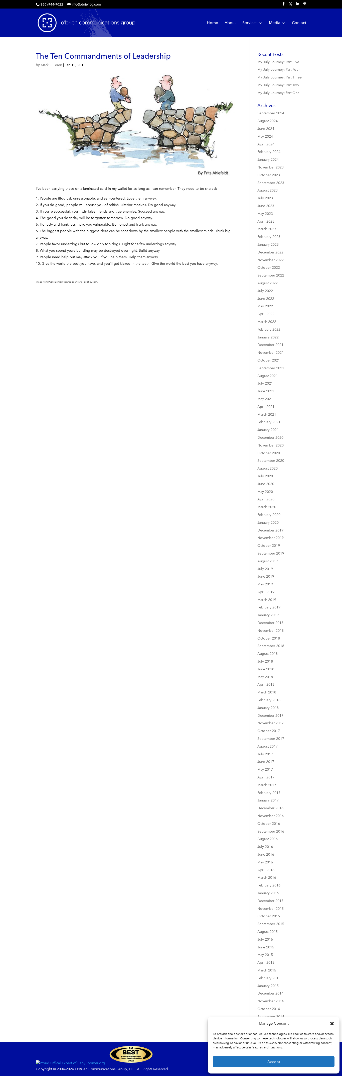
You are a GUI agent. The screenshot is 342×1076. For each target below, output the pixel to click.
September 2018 (270, 646)
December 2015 (270, 901)
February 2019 (268, 607)
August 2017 (267, 746)
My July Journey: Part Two (278, 85)
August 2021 (267, 376)
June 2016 (265, 854)
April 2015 (265, 962)
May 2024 (265, 136)
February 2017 (268, 793)
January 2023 (268, 244)
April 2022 (265, 314)
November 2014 (270, 1001)
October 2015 (268, 916)
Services (249, 23)
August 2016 (267, 839)
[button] (331, 1023)
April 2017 (265, 777)
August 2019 (267, 561)
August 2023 (267, 190)
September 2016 (270, 831)
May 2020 (265, 492)
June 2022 (265, 299)
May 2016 (265, 862)
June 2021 (265, 391)
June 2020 (265, 484)
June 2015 (265, 947)
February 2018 (268, 700)
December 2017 (270, 715)
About (230, 23)
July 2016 (265, 847)
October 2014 (268, 1009)
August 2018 (267, 654)
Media (274, 23)
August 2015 (267, 932)
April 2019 (265, 592)
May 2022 (265, 306)
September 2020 (270, 461)
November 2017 (270, 723)
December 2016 (270, 808)
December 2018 (270, 623)
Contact (299, 23)
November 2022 (270, 260)
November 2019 (270, 538)
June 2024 (265, 129)
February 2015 (268, 978)
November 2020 (270, 445)
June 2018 (265, 669)
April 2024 (265, 144)
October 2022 (268, 267)
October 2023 (268, 175)
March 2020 (266, 507)
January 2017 (268, 800)
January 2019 (268, 615)
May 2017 (265, 769)
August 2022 (267, 283)
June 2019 (265, 576)
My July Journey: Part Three (279, 77)
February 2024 (268, 152)
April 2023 (265, 221)
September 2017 (270, 739)
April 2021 (265, 407)
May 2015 (265, 955)
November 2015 (270, 909)
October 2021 (268, 360)
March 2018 (266, 692)
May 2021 (265, 399)
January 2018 (268, 708)
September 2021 (270, 368)
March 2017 (266, 785)
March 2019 (266, 600)
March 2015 (266, 970)
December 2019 (270, 530)
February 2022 (268, 329)
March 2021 (266, 414)
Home (212, 23)
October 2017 (268, 731)
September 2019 (270, 553)
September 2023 (270, 183)
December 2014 (270, 993)
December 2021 (270, 345)
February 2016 (268, 885)
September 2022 (270, 275)
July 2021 (265, 383)
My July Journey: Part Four (278, 69)
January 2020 (268, 522)
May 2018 (265, 677)
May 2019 (265, 584)
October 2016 (268, 824)
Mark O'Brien (51, 65)
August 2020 (267, 468)
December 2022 (270, 252)
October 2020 (268, 453)
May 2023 (265, 214)
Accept (273, 1061)
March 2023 (266, 229)
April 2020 (265, 499)
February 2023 (268, 237)
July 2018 (265, 661)
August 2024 (267, 121)
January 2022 (268, 337)
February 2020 (268, 515)
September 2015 (270, 924)
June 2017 (265, 762)
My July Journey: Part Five (278, 62)
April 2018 (265, 684)
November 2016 (270, 816)
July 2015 (265, 939)
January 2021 (268, 430)
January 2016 (268, 893)
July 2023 (265, 198)
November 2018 (270, 631)
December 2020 (270, 437)
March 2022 (266, 322)
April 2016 (265, 870)
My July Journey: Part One (278, 93)
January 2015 (268, 986)
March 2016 (266, 877)
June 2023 (265, 206)
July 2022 (265, 291)
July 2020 (265, 476)
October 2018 (268, 638)
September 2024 (270, 113)
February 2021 (268, 422)
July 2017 (265, 754)
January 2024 (268, 159)
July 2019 (265, 569)
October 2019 (268, 546)
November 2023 (270, 167)
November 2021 (270, 352)
